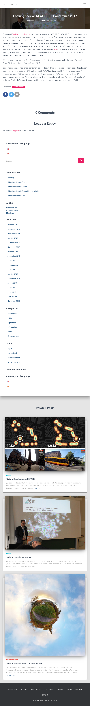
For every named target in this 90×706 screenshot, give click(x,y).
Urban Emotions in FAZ (16, 196)
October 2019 (13, 225)
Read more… (38, 488)
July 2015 (11, 288)
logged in (16, 131)
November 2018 (14, 234)
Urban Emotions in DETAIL (17, 187)
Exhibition (11, 318)
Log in (10, 349)
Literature (49, 689)
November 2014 (14, 301)
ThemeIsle (53, 700)
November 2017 (14, 247)
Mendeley (10, 213)
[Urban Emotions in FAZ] (45, 523)
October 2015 (13, 274)
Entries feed (12, 353)
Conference (12, 314)
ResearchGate (11, 208)
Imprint (45, 695)
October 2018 (13, 238)
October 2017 (13, 252)
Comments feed (14, 358)
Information (12, 327)
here (55, 49)
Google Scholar (12, 210)
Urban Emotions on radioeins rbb (24, 663)
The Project (12, 689)
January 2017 (13, 265)
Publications (36, 689)
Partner (60, 689)
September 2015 (14, 279)
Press (10, 332)
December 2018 (14, 229)
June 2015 (11, 292)
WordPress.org (14, 362)
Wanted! (24, 689)
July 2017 (11, 261)
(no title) (11, 178)
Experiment (12, 323)
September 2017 (14, 256)
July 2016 (11, 270)
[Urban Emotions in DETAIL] (45, 444)
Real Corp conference (21, 34)
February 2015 (13, 297)
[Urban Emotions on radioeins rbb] (45, 615)
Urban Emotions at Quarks (17, 182)
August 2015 (12, 283)
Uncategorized (19, 87)
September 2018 (14, 243)
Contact (78, 689)
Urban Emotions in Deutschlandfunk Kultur (24, 191)
